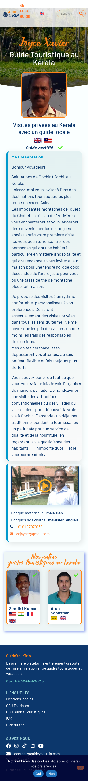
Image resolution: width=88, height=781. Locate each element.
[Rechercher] (81, 13)
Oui (38, 774)
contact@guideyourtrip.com (37, 753)
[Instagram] (16, 745)
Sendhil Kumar (23, 608)
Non (51, 774)
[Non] (80, 768)
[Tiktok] (24, 745)
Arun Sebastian (60, 610)
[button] (45, 486)
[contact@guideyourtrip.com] (8, 754)
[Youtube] (40, 745)
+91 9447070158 (29, 526)
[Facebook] (8, 745)
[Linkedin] (32, 745)
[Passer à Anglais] (42, 13)
